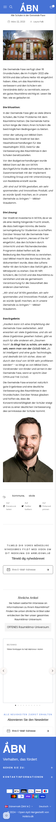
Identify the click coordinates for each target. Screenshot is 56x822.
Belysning (12, 644)
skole (32, 495)
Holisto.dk (28, 816)
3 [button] (20, 705)
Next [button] (52, 671)
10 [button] (39, 705)
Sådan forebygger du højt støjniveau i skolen (25, 649)
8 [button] (34, 705)
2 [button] (18, 705)
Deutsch (43, 806)
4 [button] (23, 705)
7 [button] (31, 705)
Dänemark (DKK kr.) (19, 806)
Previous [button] (3, 671)
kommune (18, 495)
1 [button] (15, 705)
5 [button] (26, 705)
